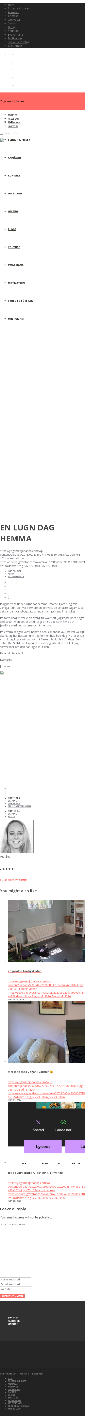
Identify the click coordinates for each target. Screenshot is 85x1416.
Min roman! (14, 1408)
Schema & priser (17, 1381)
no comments (16, 576)
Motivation (15, 1403)
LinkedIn (13, 126)
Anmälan (13, 1384)
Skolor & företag (18, 1406)
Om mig (12, 1392)
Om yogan (14, 1389)
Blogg (11, 1395)
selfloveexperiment (19, 806)
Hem (10, 1378)
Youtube (13, 1397)
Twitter (12, 115)
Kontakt (13, 1386)
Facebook (13, 118)
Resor (11, 816)
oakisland (14, 803)
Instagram (14, 122)
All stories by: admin (13, 879)
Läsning (12, 800)
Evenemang (14, 1400)
